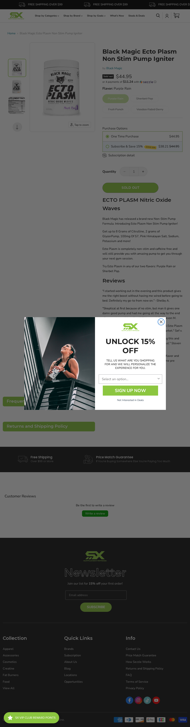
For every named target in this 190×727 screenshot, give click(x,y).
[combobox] (129, 379)
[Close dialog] (161, 322)
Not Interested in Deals (130, 400)
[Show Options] (158, 379)
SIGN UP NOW (130, 391)
